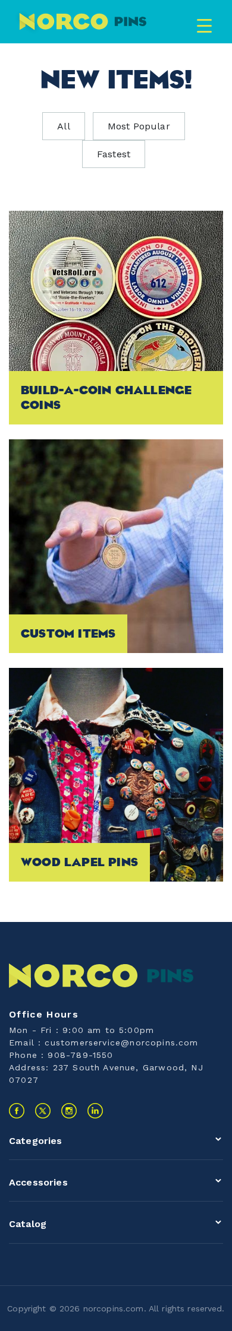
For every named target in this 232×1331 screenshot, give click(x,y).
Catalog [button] (27, 1223)
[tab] (116, 1143)
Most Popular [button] (139, 126)
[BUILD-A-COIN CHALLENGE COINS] (116, 316)
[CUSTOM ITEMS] (116, 545)
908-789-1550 (80, 1055)
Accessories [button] (38, 1182)
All (63, 126)
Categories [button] (35, 1140)
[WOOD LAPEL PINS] (116, 773)
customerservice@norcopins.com (121, 1042)
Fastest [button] (113, 154)
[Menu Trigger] (204, 25)
